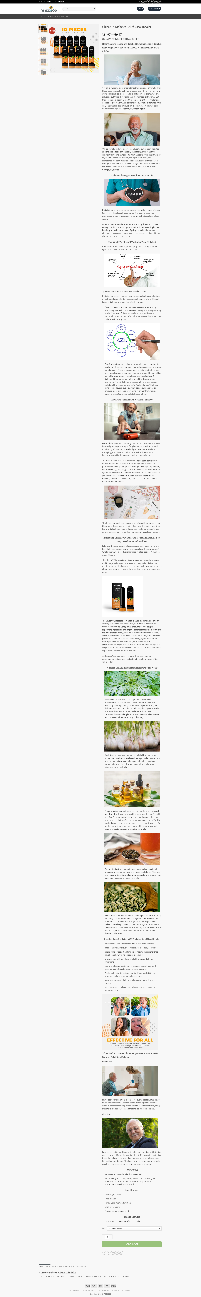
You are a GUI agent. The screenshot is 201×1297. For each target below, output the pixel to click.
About (42, 16)
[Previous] (54, 48)
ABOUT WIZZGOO (46, 1276)
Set (103, 1228)
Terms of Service (102, 1291)
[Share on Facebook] (104, 1253)
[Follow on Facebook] (141, 1)
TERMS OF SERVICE (93, 1276)
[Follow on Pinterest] (156, 1)
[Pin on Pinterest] (117, 1253)
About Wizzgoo (75, 1291)
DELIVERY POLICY (111, 1276)
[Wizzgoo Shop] (49, 9)
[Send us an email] (152, 1)
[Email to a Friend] (113, 1253)
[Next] (95, 48)
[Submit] (94, 9)
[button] (140, 9)
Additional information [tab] (63, 1266)
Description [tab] (44, 1266)
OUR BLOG (126, 1276)
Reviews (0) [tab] (81, 1266)
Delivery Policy (117, 1291)
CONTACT (61, 1276)
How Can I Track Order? (58, 16)
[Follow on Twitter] (148, 1)
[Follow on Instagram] (145, 1)
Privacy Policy (88, 1291)
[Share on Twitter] (109, 1253)
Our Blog (128, 1291)
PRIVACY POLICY (75, 1276)
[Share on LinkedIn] (121, 1253)
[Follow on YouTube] (159, 1)
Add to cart (132, 1244)
